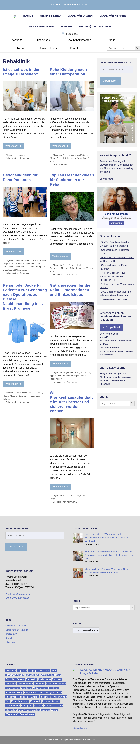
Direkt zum (70, 4)
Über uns (10, 642)
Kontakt (74, 48)
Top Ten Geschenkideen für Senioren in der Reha (72, 179)
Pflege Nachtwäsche (29, 697)
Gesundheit (74, 155)
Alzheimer (11, 675)
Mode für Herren (112, 15)
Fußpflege (11, 683)
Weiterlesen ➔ (13, 146)
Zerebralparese (27, 714)
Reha (20, 48)
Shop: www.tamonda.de (17, 598)
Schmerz (7, 399)
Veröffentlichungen (70, 375)
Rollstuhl (56, 701)
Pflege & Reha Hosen (66, 158)
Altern (65, 155)
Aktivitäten (11, 670)
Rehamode (19, 267)
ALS (47, 670)
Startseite (16, 39)
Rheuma (46, 701)
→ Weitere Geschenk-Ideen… (115, 299)
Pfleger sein (21, 155)
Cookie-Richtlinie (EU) (16, 625)
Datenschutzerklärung (16, 630)
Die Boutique (44, 679)
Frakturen (56, 679)
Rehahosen (8, 267)
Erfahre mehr (106, 178)
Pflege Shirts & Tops (18, 396)
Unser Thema (48, 48)
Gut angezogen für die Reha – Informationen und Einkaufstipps (70, 290)
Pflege (111, 39)
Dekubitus (11, 679)
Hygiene (15, 688)
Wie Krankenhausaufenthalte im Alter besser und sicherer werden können (71, 402)
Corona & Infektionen (50, 675)
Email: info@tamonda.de (17, 594)
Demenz (21, 679)
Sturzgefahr (11, 710)
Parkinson (11, 692)
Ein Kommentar (60, 164)
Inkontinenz (26, 688)
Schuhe (66, 26)
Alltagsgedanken (36, 670)
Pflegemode (42, 39)
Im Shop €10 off (111, 327)
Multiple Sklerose (50, 688)
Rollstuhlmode (41, 26)
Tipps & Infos (55, 375)
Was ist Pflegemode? (17, 270)
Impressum (11, 634)
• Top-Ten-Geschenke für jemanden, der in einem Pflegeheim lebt (112, 276)
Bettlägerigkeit (32, 675)
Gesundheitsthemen (79, 39)
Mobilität (84, 155)
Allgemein (10, 155)
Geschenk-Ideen (23, 260)
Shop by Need (50, 15)
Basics (28, 15)
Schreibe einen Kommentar (18, 158)
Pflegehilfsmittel (54, 692)
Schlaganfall (27, 705)
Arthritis (20, 675)
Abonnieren (110, 80)
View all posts (80, 728)
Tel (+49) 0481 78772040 (95, 26)
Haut (8, 688)
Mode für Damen (80, 15)
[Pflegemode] (70, 33)
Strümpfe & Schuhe (53, 705)
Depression (31, 679)
